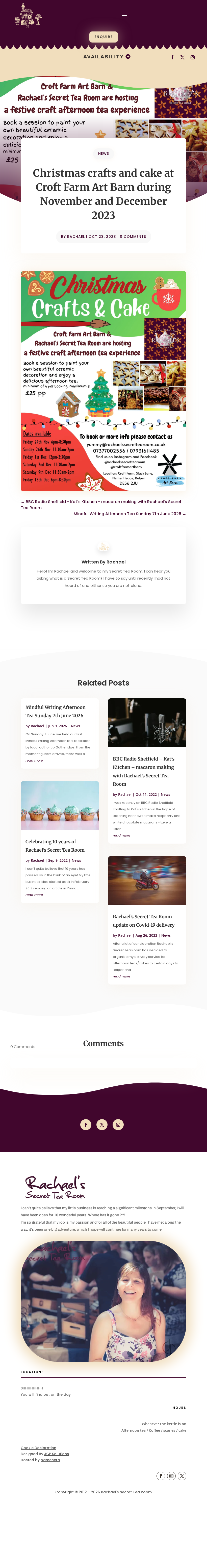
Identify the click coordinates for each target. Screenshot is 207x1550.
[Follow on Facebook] (85, 1124)
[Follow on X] (102, 1124)
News (103, 153)
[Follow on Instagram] (118, 1124)
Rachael (76, 236)
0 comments (133, 236)
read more (34, 760)
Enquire (103, 36)
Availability (103, 56)
